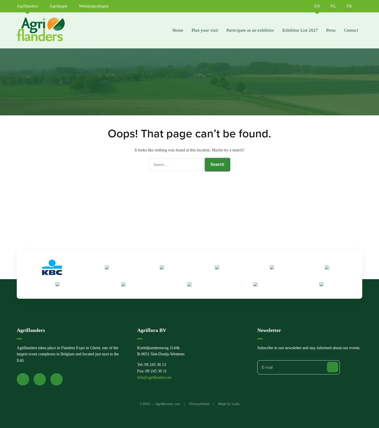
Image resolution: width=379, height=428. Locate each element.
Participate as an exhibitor (250, 30)
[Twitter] (40, 379)
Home (177, 30)
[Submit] (332, 367)
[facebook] (23, 379)
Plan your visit (205, 30)
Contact (351, 30)
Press (331, 30)
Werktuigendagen (94, 6)
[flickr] (56, 379)
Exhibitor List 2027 (300, 30)
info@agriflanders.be (154, 377)
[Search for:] (176, 164)
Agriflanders (27, 6)
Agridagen (59, 6)
